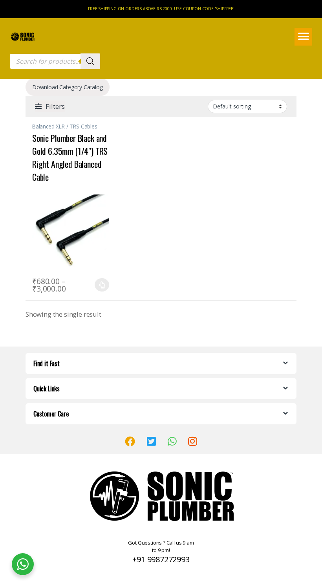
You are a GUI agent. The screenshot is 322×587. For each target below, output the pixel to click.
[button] (303, 37)
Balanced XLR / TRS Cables (64, 126)
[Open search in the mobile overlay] (55, 61)
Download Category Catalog (67, 87)
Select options (99, 285)
